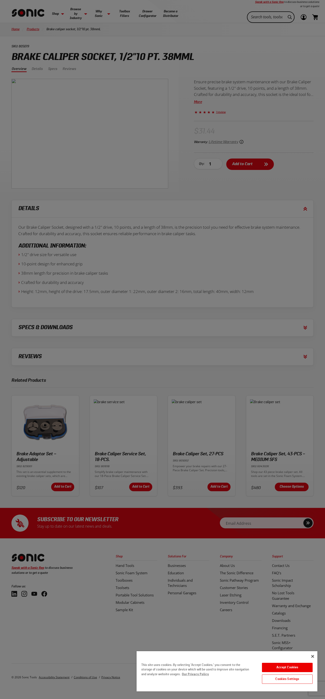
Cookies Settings (287, 679)
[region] (227, 671)
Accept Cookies (287, 667)
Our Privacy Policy (195, 674)
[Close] (312, 656)
